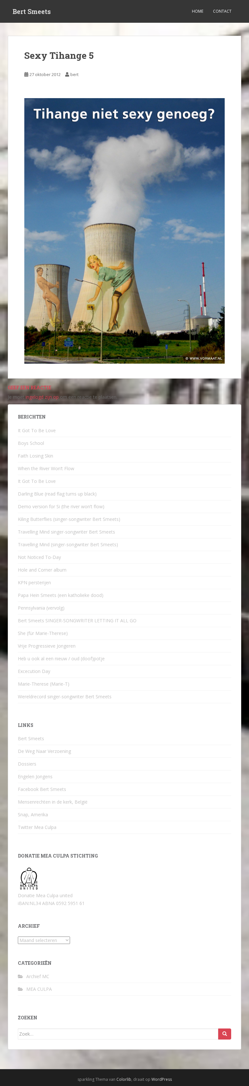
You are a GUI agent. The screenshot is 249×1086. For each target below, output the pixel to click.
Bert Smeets (32, 11)
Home (197, 11)
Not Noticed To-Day (39, 557)
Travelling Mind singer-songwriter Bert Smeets (66, 532)
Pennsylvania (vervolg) (41, 608)
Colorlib (123, 1079)
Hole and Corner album (42, 570)
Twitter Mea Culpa (37, 827)
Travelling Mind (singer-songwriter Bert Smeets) (68, 544)
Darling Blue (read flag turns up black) (57, 494)
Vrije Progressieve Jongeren (47, 646)
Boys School (31, 443)
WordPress (161, 1079)
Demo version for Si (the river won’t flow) (61, 506)
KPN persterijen (34, 582)
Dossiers (27, 764)
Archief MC (37, 976)
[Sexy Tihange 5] (124, 230)
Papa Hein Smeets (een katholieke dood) (60, 595)
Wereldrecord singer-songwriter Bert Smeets (65, 696)
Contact (222, 11)
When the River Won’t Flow (46, 468)
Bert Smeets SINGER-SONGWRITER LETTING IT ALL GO (77, 620)
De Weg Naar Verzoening (44, 751)
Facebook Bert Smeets (42, 789)
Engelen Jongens (35, 776)
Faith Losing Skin (35, 456)
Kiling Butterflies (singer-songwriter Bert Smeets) (69, 519)
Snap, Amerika (33, 814)
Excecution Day (34, 671)
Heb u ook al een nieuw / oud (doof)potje (61, 658)
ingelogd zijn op (42, 397)
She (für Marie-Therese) (43, 633)
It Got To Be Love (37, 430)
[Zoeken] (224, 1034)
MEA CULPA (39, 989)
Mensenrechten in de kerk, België (53, 802)
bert (74, 74)
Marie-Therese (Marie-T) (43, 684)
